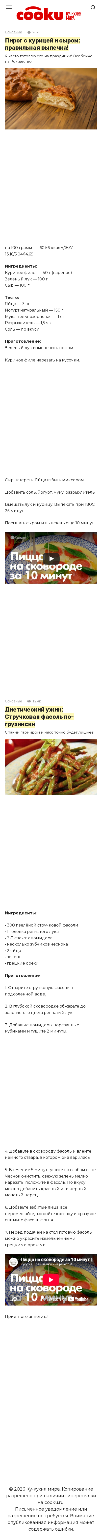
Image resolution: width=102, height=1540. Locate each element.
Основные (13, 32)
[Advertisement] (51, 188)
